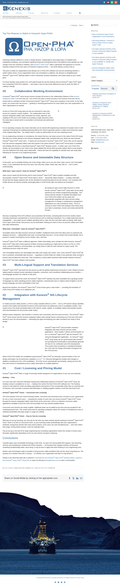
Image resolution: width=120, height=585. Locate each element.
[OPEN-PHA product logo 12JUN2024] (43, 37)
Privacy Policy (80, 577)
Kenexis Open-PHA (41, 65)
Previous (74, 25)
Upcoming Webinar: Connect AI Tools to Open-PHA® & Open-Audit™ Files (103, 43)
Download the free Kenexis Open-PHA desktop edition (55, 458)
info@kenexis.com (52, 460)
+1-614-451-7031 (102, 135)
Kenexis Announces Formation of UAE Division (104, 95)
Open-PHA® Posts (42, 468)
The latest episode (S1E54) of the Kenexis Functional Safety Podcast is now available (104, 51)
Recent (104, 88)
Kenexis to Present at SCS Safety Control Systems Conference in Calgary (101, 104)
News (32, 468)
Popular (95, 88)
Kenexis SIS (40, 359)
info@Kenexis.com (23, 2)
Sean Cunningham (8, 468)
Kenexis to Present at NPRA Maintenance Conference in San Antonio (103, 115)
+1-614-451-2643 (101, 138)
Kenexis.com (99, 142)
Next (80, 25)
